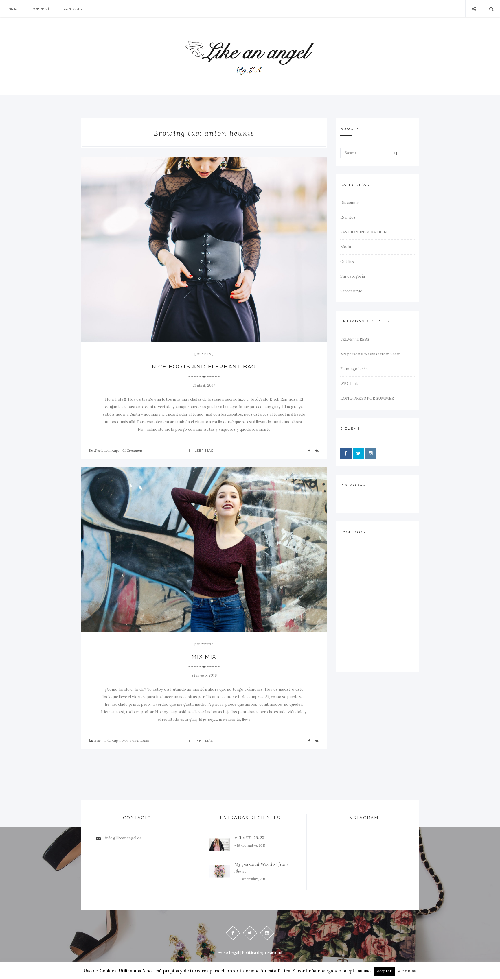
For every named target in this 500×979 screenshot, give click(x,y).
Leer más (204, 451)
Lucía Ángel (110, 450)
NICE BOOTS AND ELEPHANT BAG (204, 367)
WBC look (349, 383)
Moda (345, 246)
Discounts (349, 202)
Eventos (348, 217)
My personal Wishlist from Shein (370, 354)
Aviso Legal (228, 952)
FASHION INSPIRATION (363, 232)
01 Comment (132, 450)
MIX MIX (204, 657)
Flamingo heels (354, 368)
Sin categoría (352, 276)
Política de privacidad (262, 952)
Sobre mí (40, 9)
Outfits (204, 354)
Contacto (73, 9)
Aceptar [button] (384, 971)
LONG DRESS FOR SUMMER (367, 398)
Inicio (12, 9)
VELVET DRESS (354, 339)
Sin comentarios (135, 740)
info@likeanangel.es (123, 838)
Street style (351, 291)
